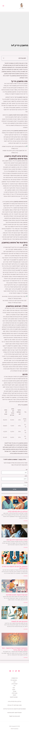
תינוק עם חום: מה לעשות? (19, 621)
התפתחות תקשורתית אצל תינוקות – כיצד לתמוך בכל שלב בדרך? (14, 649)
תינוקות (14, 695)
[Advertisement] (14, 26)
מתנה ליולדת (14, 693)
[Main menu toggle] (3, 6)
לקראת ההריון (14, 683)
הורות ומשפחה (14, 678)
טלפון (26, 476)
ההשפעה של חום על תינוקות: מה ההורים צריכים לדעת (14, 708)
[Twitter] (16, 671)
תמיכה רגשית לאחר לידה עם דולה (16, 540)
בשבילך (14, 691)
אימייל (25, 482)
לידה (14, 685)
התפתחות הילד (14, 680)
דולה (14, 682)
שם (26, 469)
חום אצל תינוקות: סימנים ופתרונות (16, 595)
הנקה (14, 687)
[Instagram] (13, 671)
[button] (3, 58)
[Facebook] (19, 671)
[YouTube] (10, 671)
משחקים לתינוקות (13, 697)
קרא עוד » (25, 520)
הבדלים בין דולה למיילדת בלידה (17, 511)
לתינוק (13, 689)
